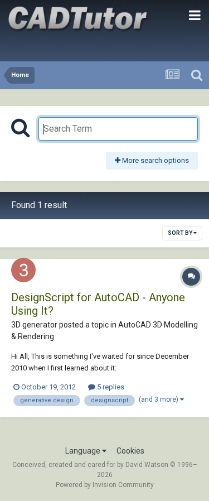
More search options (154, 160)
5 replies (109, 387)
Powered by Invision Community (105, 485)
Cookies (130, 450)
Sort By (180, 233)
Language (83, 450)
